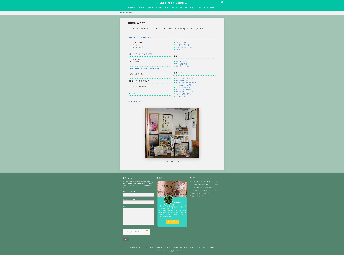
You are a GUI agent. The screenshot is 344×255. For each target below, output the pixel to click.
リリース (212, 190)
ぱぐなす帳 (194, 184)
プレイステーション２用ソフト (140, 54)
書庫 (205, 193)
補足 (193, 196)
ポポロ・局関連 (209, 187)
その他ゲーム (201, 181)
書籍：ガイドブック (182, 61)
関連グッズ (200, 196)
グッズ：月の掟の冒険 (182, 87)
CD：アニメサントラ (182, 45)
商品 (199, 193)
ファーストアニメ (135, 93)
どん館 (216, 181)
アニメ (208, 184)
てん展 (210, 181)
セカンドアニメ (134, 102)
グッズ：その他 (180, 96)
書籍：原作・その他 (182, 66)
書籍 (210, 193)
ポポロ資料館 (203, 190)
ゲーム (193, 187)
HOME (123, 12)
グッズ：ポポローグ (182, 80)
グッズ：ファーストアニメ (184, 91)
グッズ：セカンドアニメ (183, 94)
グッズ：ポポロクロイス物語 (185, 78)
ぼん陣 (202, 184)
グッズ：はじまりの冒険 (183, 85)
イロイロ (216, 184)
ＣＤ (207, 196)
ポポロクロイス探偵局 (168, 251)
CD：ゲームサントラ (182, 43)
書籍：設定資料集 (181, 64)
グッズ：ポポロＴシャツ (183, 89)
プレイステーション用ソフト (139, 37)
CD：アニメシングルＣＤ (183, 47)
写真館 (193, 193)
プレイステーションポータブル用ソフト (144, 69)
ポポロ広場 (194, 190)
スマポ (200, 187)
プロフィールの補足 (172, 221)
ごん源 (193, 181)
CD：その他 (179, 49)
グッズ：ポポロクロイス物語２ (185, 83)
